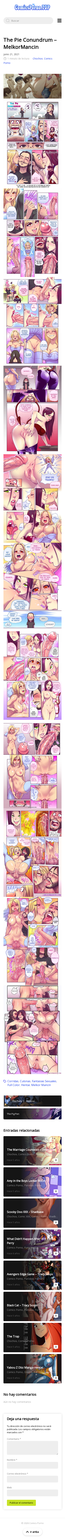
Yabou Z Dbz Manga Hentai (32, 1368)
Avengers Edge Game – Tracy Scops (32, 1275)
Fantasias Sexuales (44, 1081)
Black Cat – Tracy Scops (32, 1306)
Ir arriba (34, 1531)
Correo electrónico (17, 1473)
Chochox (38, 58)
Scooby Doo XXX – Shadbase (32, 1213)
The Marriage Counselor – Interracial (32, 1151)
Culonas (25, 1081)
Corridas (13, 1081)
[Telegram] (32, 86)
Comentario (14, 1438)
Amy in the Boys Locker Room (32, 1182)
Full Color (13, 1085)
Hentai (25, 1085)
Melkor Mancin (41, 1085)
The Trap (32, 1337)
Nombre (12, 1459)
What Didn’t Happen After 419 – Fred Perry (32, 1244)
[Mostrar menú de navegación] (59, 20)
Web (9, 1487)
